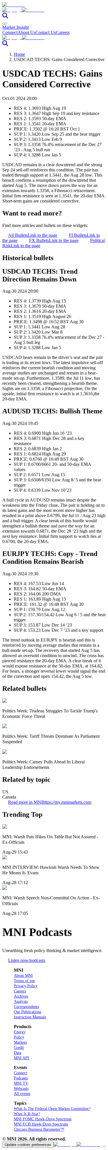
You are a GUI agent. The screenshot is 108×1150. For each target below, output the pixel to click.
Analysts (21, 1001)
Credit (19, 1047)
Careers (63, 32)
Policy (19, 1037)
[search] (5, 16)
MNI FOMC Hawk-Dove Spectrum (42, 1119)
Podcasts (21, 1078)
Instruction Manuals (30, 1017)
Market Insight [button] (15, 27)
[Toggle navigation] (4, 23)
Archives (21, 996)
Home (19, 54)
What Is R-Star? (27, 1114)
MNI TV (21, 1083)
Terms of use (24, 981)
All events (22, 1094)
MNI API (21, 1058)
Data (17, 1053)
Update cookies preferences (28, 1145)
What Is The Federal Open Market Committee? (52, 1109)
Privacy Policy (26, 986)
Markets (20, 1042)
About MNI (23, 975)
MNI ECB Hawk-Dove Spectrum (41, 1124)
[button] (54, 10)
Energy (20, 1032)
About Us (26, 32)
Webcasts (21, 1088)
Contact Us (45, 32)
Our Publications (27, 1012)
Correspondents (26, 1007)
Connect (10, 32)
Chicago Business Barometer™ (39, 1129)
